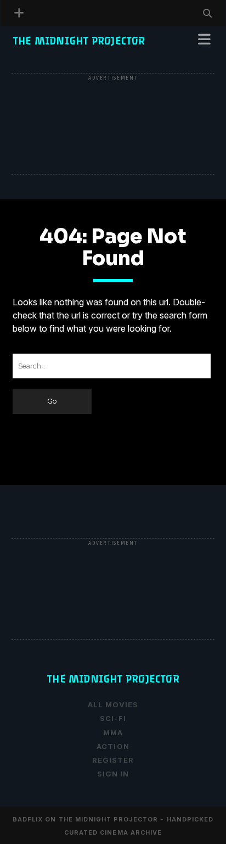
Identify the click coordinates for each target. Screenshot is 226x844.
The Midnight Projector (79, 40)
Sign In (113, 773)
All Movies (113, 704)
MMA (113, 732)
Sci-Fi (113, 718)
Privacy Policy (49, 56)
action (113, 746)
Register (34, 69)
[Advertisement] (113, 124)
